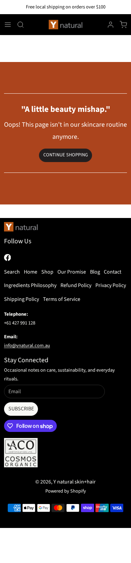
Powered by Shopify (65, 491)
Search (12, 272)
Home (30, 272)
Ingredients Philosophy (30, 285)
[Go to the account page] (110, 24)
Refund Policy (75, 285)
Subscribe (21, 408)
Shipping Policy (21, 299)
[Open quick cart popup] (123, 24)
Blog (95, 272)
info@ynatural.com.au (27, 345)
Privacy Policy (110, 285)
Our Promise (71, 272)
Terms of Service (61, 299)
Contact (112, 272)
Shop (47, 272)
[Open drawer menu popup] (7, 24)
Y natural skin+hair (74, 482)
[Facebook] (7, 257)
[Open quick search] (20, 24)
